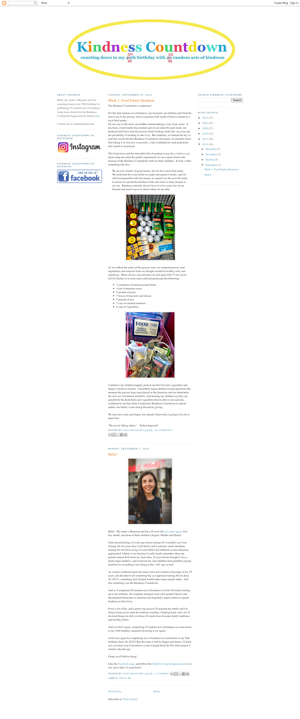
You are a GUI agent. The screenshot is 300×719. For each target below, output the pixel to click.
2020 (205, 128)
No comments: (164, 430)
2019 (205, 133)
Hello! (113, 454)
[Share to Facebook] (122, 435)
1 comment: (162, 673)
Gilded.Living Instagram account (170, 663)
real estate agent (173, 531)
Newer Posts (114, 691)
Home (156, 691)
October (210, 159)
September (212, 165)
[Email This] (110, 435)
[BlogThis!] (114, 435)
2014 (205, 144)
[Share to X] (118, 435)
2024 (205, 123)
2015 (205, 139)
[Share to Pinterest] (125, 435)
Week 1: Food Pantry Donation (131, 100)
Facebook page (126, 663)
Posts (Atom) (130, 699)
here (97, 116)
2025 (205, 117)
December (211, 149)
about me (125, 678)
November (212, 154)
